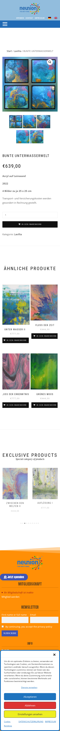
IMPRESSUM (50, 721)
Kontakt (29, 18)
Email (33, 614)
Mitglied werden (11, 596)
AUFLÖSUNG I (45, 503)
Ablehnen (30, 705)
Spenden (20, 18)
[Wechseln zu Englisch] (56, 18)
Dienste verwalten (29, 687)
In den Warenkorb (31, 224)
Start (9, 51)
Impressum (39, 18)
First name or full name (14, 614)
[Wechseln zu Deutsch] (50, 18)
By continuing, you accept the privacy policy (28, 626)
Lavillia (17, 51)
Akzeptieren (30, 696)
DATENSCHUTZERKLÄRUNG (31, 721)
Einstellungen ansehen (30, 714)
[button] (54, 654)
